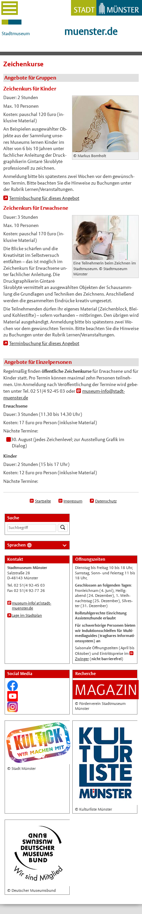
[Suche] (63, 528)
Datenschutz (106, 501)
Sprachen (16, 545)
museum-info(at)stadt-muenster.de (31, 606)
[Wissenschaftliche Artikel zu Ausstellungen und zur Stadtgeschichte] (106, 696)
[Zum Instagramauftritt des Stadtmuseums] (12, 709)
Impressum (72, 501)
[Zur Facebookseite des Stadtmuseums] (12, 688)
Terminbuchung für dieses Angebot (44, 198)
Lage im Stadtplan (27, 615)
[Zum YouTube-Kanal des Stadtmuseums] (12, 698)
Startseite (43, 501)
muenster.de (91, 31)
